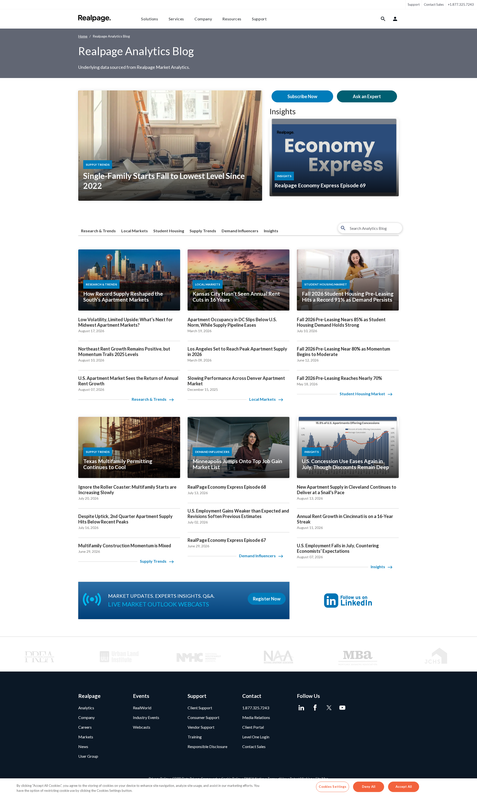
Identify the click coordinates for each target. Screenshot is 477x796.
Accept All (404, 787)
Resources (231, 18)
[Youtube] (342, 708)
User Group (88, 756)
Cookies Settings (332, 787)
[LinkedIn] (301, 708)
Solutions (149, 18)
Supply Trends (203, 230)
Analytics (86, 707)
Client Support (200, 707)
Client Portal (253, 727)
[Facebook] (315, 708)
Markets (85, 736)
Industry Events (146, 717)
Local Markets (134, 230)
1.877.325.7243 (255, 707)
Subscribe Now (302, 96)
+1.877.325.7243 (461, 4)
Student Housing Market (362, 393)
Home (82, 36)
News (83, 746)
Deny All (368, 787)
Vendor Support (201, 727)
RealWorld (142, 707)
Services (176, 18)
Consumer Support (203, 717)
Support (414, 4)
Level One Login (255, 736)
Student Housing (168, 230)
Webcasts (141, 727)
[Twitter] (328, 708)
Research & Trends (98, 230)
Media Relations (256, 717)
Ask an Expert (367, 96)
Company (203, 18)
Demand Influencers (240, 230)
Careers (85, 727)
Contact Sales (434, 4)
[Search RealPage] (383, 18)
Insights (283, 111)
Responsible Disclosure (207, 746)
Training (195, 736)
